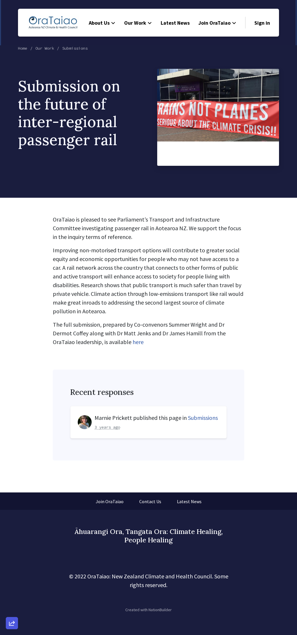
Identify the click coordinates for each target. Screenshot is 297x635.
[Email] (12, 559)
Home (22, 48)
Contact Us (150, 501)
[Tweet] (12, 576)
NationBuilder (160, 609)
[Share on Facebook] (12, 593)
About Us (99, 22)
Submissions (75, 48)
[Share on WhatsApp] (12, 609)
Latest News (175, 22)
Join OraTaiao (214, 22)
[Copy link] (12, 543)
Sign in (262, 22)
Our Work (135, 22)
